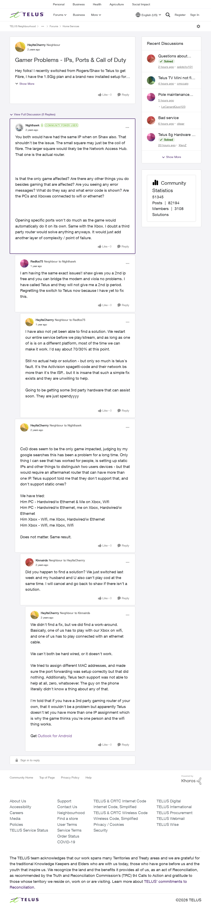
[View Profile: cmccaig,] (151, 80)
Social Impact (141, 4)
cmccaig (182, 83)
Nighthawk (32, 125)
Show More (26, 83)
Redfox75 (36, 261)
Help (88, 777)
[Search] (167, 14)
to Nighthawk (67, 261)
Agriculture (117, 4)
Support (64, 801)
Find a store (67, 818)
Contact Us (67, 806)
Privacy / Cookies (109, 824)
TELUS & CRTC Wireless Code (121, 812)
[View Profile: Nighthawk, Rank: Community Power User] (19, 127)
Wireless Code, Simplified (116, 818)
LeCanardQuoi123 (173, 106)
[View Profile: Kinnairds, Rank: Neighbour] (29, 562)
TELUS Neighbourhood (23, 26)
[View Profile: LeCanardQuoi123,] (151, 97)
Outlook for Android (55, 735)
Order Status (68, 836)
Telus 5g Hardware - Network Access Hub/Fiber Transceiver (175, 134)
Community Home (21, 777)
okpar (180, 123)
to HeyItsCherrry (74, 560)
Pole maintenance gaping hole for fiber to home (175, 94)
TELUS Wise (168, 824)
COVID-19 (66, 842)
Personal (58, 4)
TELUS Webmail (171, 818)
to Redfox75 (77, 319)
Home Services (71, 26)
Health (97, 4)
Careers (16, 812)
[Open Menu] (198, 26)
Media (15, 818)
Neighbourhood (71, 812)
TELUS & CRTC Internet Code (120, 801)
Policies (16, 824)
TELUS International (174, 806)
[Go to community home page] (27, 15)
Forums (54, 26)
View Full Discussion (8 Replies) (34, 114)
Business (79, 4)
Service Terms (69, 830)
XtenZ (182, 145)
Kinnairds (42, 560)
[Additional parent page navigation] (42, 26)
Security (101, 830)
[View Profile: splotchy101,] (151, 59)
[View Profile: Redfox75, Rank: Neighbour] (24, 263)
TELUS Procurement (174, 812)
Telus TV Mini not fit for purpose (175, 77)
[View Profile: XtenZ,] (151, 137)
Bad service (168, 117)
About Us (18, 801)
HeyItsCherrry (36, 44)
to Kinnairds (82, 613)
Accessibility (20, 806)
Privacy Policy (70, 777)
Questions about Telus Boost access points (175, 56)
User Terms (67, 824)
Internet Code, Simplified (115, 806)
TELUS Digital (169, 801)
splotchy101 (185, 66)
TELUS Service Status (29, 830)
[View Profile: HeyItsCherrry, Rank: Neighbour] (20, 47)
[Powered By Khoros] (191, 780)
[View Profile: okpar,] (151, 120)
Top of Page (47, 777)
